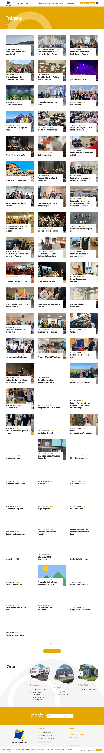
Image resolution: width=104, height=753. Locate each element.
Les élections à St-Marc (79, 584)
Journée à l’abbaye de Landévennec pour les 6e (15, 78)
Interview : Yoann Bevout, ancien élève (15, 684)
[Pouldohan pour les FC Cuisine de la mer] (52, 651)
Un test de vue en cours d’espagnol (79, 280)
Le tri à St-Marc (11, 407)
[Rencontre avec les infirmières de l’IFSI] (84, 146)
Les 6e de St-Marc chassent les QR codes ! (48, 633)
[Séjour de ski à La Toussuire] (20, 171)
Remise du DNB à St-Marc (79, 559)
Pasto (20, 276)
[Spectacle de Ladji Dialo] (20, 499)
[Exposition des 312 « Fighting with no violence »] (52, 70)
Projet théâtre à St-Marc (47, 281)
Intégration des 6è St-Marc (80, 609)
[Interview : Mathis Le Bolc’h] (20, 651)
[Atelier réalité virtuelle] (20, 575)
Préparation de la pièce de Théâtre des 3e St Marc (47, 583)
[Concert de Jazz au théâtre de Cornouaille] (52, 449)
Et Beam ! (41, 483)
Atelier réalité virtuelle (14, 584)
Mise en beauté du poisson (15, 534)
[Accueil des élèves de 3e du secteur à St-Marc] (84, 247)
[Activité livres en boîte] (20, 95)
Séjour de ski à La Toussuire (16, 180)
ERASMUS (14, 354)
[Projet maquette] (52, 499)
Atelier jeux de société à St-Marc (16, 608)
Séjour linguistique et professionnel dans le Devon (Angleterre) (16, 51)
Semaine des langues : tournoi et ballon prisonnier (81, 128)
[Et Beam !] (52, 474)
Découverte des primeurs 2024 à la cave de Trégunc (17, 255)
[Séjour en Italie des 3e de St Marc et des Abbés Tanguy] (52, 45)
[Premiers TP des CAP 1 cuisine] (52, 348)
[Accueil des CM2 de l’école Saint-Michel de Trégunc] (84, 45)
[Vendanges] (84, 323)
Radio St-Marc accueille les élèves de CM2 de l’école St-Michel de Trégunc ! (80, 405)
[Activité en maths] (52, 146)
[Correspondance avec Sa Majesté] (52, 525)
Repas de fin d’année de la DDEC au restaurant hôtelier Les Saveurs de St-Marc (80, 203)
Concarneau (15, 226)
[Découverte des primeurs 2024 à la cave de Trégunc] (20, 247)
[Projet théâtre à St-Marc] (52, 272)
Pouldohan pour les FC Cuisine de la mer (49, 659)
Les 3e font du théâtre (46, 433)
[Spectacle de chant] (20, 449)
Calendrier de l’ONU (12, 559)
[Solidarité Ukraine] (84, 651)
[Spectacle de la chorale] (84, 70)
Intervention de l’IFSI (77, 483)
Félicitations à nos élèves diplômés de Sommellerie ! (47, 255)
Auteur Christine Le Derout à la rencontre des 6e (17, 305)
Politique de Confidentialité (88, 750)
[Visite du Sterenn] (84, 499)
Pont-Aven (47, 49)
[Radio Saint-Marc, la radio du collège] (52, 702)
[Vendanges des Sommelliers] (84, 373)
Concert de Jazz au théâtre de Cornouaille (49, 457)
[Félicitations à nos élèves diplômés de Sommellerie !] (52, 247)
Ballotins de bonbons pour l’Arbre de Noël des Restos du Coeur (80, 531)
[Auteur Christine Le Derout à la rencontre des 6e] (20, 297)
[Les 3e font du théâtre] (52, 424)
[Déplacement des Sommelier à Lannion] (52, 297)
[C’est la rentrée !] (84, 626)
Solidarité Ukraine (76, 660)
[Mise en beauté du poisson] (20, 525)
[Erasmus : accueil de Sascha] (20, 348)
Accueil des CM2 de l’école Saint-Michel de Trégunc (79, 52)
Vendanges (74, 332)
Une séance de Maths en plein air (81, 229)
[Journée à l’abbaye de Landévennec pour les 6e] (20, 70)
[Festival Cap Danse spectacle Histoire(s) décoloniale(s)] (20, 373)
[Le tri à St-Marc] (20, 398)
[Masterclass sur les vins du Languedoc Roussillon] (84, 171)
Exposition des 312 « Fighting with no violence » (48, 78)
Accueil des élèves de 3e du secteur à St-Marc (80, 255)
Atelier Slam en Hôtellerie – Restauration (15, 330)
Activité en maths (44, 155)
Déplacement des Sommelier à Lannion (49, 305)
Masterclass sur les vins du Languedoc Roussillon (80, 179)
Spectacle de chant (13, 458)
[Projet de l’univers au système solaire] (20, 424)
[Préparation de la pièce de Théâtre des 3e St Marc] (52, 575)
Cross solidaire (75, 104)
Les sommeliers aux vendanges (45, 608)
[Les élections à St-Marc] (84, 575)
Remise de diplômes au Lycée (16, 281)
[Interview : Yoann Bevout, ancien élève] (20, 676)
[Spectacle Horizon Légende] (52, 222)
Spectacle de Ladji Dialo (14, 508)
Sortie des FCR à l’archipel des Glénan (17, 128)
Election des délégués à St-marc (80, 356)
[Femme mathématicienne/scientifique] (84, 424)
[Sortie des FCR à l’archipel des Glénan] (20, 121)
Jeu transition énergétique (48, 332)
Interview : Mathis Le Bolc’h (16, 660)
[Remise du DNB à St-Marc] (84, 550)
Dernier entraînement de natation (14, 229)
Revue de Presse (42, 678)
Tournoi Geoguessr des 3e (47, 130)
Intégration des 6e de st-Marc (49, 407)
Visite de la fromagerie (78, 458)
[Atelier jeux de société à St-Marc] (20, 601)
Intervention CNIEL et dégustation (45, 558)
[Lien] (8, 3)
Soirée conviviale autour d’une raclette (17, 709)
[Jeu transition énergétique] (52, 323)
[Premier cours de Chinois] (20, 626)
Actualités (9, 47)
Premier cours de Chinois (15, 635)
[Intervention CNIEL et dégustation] (52, 550)
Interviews (8, 657)
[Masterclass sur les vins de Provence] (20, 196)
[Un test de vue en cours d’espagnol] (84, 272)
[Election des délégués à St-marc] (84, 348)
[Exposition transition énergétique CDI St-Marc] (52, 373)
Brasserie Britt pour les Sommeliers (78, 305)
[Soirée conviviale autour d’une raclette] (20, 702)
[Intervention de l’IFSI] (84, 474)
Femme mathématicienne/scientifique (81, 431)
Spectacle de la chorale (78, 79)
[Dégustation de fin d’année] (20, 474)
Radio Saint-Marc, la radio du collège (48, 709)
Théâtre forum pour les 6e (15, 155)
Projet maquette (44, 508)
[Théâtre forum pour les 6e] (20, 146)
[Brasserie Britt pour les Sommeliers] (84, 297)
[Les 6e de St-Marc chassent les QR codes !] (52, 626)
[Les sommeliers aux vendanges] (52, 601)
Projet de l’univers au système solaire (17, 431)
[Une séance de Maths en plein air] (84, 222)
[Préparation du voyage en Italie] (52, 95)
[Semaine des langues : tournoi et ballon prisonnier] (84, 121)
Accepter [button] (99, 750)
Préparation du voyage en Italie (47, 103)
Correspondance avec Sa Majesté (47, 532)
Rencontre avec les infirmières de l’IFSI (81, 153)
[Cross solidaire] (84, 95)
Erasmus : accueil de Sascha (16, 357)
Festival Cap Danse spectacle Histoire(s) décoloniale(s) (16, 381)
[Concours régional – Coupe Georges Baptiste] (52, 196)
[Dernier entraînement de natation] (20, 222)
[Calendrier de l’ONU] (20, 550)
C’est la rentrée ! (76, 635)
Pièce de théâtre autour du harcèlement (48, 179)
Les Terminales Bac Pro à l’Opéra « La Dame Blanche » (80, 684)
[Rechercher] (97, 3)
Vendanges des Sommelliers (80, 382)
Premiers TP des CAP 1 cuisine (49, 357)
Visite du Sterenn (76, 508)
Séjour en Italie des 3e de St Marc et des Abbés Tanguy (48, 52)
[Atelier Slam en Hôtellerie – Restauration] (20, 323)
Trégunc (14, 47)
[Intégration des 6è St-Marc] (84, 601)
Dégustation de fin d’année (15, 483)
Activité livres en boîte (14, 104)
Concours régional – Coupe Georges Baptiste (47, 204)
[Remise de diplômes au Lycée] (20, 272)
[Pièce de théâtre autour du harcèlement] (52, 171)
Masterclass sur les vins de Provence (16, 204)
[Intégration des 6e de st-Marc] (52, 398)
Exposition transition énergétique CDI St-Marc (47, 381)
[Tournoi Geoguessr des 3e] (52, 121)
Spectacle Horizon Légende (48, 231)
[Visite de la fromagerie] (84, 449)
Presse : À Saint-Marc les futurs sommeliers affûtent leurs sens (48, 683)
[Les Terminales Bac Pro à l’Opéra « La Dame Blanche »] (84, 676)
